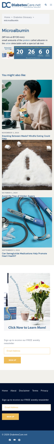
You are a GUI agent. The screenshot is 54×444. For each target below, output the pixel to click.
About (13, 391)
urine (8, 43)
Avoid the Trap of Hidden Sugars (18, 196)
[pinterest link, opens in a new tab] (19, 440)
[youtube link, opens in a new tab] (15, 440)
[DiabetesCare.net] (21, 5)
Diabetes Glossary (23, 17)
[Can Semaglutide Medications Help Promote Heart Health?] (27, 222)
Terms (35, 391)
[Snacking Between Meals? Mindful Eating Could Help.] (27, 105)
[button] (46, 5)
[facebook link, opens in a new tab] (10, 440)
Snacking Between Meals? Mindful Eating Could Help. (26, 137)
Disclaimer (24, 391)
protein (27, 40)
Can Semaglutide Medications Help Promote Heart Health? (24, 254)
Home (7, 17)
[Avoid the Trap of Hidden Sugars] (27, 165)
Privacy (44, 391)
